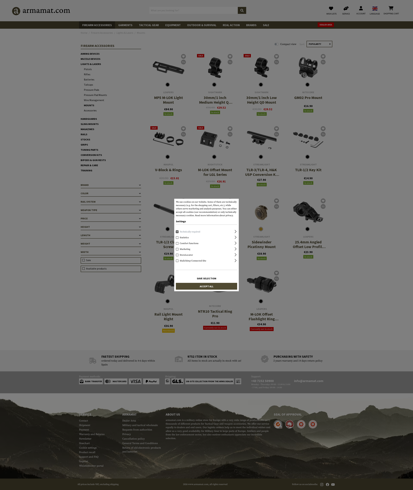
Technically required (190, 231)
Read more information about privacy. (214, 215)
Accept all (206, 286)
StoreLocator (186, 255)
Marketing (185, 249)
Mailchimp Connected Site (193, 260)
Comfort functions (189, 243)
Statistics (184, 237)
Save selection (206, 278)
